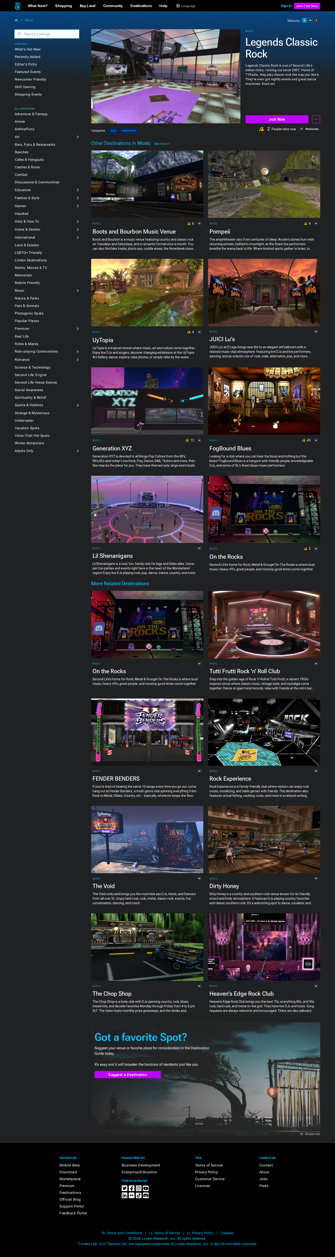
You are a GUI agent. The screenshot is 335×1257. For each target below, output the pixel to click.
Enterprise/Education (139, 1172)
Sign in (286, 6)
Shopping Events (28, 94)
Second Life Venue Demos (36, 382)
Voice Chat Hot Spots (32, 436)
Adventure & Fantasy (31, 114)
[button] (38, 6)
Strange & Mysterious (32, 413)
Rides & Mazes (27, 344)
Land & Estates (27, 245)
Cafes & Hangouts (29, 160)
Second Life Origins (31, 375)
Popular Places (27, 321)
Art (17, 137)
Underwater (24, 420)
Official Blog (70, 1199)
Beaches (21, 152)
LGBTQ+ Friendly (28, 253)
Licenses (202, 1186)
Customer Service (210, 1179)
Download (68, 1172)
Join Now (277, 119)
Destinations (70, 1192)
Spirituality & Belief (30, 397)
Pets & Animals (27, 306)
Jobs (263, 1179)
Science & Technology (32, 367)
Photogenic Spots (29, 313)
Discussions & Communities (37, 182)
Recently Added (27, 57)
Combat (21, 175)
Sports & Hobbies (29, 405)
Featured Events (28, 72)
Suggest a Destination (127, 1075)
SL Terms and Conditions (122, 1233)
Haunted (22, 214)
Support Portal (71, 1206)
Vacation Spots (27, 428)
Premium (22, 329)
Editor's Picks (26, 64)
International (25, 237)
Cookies (227, 1233)
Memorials (23, 275)
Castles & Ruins (27, 167)
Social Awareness (29, 390)
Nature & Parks (27, 298)
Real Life (22, 336)
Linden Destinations (31, 260)
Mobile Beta (69, 1165)
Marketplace (70, 1179)
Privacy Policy (206, 1172)
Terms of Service (209, 1165)
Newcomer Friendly (30, 79)
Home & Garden (27, 229)
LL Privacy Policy (200, 1233)
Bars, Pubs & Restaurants (35, 145)
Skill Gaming (25, 87)
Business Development (141, 1165)
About (264, 1172)
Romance (22, 360)
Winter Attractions (29, 443)
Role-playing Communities (36, 351)
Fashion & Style (27, 198)
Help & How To (27, 221)
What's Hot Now (28, 49)
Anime (20, 121)
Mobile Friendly (27, 283)
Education (23, 190)
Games (20, 206)
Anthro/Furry (24, 129)
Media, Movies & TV (31, 268)
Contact (266, 1165)
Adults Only (24, 451)
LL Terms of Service (164, 1233)
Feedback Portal (73, 1213)
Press (264, 1186)
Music (29, 20)
